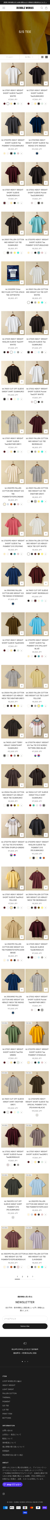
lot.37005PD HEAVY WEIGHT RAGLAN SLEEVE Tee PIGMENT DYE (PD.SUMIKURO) (37, 846)
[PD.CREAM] (4, 504)
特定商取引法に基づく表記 (12, 1455)
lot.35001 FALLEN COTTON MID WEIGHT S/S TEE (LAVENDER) (37, 1256)
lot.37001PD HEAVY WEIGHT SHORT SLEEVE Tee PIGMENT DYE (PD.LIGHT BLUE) (37, 644)
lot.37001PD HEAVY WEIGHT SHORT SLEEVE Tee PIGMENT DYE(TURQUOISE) (37, 242)
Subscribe (25, 1326)
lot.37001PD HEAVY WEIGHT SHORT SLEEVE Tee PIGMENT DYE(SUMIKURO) (13, 143)
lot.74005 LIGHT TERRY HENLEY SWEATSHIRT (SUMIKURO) (13, 745)
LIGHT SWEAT (8, 1389)
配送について (7, 1438)
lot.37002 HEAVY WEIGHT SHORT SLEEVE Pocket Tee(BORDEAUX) (13, 1154)
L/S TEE (5, 1410)
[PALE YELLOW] (11, 103)
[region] (25, 1349)
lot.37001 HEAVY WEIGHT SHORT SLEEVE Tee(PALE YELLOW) (13, 897)
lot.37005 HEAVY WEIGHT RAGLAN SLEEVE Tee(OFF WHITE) (12, 342)
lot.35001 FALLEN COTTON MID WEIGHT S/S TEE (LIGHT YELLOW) (37, 695)
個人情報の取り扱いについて (13, 1447)
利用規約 (5, 1451)
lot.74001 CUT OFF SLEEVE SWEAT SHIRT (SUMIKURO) (13, 390)
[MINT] (18, 252)
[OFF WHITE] (7, 103)
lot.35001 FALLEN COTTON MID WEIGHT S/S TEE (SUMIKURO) (13, 242)
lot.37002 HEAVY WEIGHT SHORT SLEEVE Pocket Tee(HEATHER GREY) (37, 999)
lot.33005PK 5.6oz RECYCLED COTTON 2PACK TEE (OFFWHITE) (13, 292)
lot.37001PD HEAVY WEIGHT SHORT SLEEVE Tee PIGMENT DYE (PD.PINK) (13, 543)
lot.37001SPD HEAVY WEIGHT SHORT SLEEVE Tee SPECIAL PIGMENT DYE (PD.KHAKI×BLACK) (37, 1103)
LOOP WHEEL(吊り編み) (11, 1381)
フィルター (9, 57)
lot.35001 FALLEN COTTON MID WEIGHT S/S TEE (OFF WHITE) (37, 292)
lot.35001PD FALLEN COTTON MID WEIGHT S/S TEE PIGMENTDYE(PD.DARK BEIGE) (13, 948)
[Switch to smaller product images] (46, 57)
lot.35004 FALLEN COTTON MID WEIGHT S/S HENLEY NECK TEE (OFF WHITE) (37, 543)
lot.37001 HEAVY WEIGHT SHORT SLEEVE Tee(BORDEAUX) (13, 192)
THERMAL (6, 1397)
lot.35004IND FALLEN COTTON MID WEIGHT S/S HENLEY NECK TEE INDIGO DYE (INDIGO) (13, 1001)
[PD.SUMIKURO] (14, 504)
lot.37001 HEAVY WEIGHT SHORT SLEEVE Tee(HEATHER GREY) (13, 441)
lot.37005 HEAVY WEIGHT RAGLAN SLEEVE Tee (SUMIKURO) (37, 342)
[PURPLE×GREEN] (35, 755)
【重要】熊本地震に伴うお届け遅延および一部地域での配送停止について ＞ (25, 2)
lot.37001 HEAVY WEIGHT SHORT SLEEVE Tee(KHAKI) (13, 641)
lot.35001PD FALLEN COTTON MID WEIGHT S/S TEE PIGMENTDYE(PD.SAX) (37, 1204)
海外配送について (9, 1443)
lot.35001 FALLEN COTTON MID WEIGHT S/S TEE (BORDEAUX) (37, 441)
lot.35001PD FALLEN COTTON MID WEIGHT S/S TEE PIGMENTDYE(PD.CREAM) (13, 492)
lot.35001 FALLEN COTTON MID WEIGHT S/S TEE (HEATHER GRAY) (37, 491)
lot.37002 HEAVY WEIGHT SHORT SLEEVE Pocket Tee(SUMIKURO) (37, 192)
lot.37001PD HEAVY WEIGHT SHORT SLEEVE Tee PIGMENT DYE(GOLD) (37, 1052)
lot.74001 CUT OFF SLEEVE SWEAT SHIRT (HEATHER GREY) (13, 1102)
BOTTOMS (6, 1418)
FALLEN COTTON (9, 1393)
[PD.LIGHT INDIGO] (40, 858)
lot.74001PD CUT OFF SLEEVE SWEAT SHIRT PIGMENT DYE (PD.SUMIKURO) (13, 1205)
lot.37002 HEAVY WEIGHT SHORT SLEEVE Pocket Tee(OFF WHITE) (37, 391)
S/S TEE (5, 1405)
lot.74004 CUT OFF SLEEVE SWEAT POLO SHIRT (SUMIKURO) (37, 795)
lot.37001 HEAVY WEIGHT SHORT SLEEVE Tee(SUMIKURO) (37, 93)
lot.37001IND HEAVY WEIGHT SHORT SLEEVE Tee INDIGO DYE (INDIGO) (37, 143)
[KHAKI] (38, 554)
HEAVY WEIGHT (8, 1385)
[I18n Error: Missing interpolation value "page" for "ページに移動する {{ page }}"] (32, 1276)
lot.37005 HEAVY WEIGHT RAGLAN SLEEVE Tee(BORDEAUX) (37, 947)
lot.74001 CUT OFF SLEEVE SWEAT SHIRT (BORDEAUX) (37, 591)
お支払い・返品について (11, 1434)
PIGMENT (6, 1401)
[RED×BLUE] (38, 755)
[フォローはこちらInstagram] (3, 1494)
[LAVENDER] (40, 805)
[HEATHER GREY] (42, 203)
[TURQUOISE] (14, 153)
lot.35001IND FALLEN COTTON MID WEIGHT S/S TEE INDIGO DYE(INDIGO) (13, 593)
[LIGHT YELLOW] (14, 252)
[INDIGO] (37, 153)
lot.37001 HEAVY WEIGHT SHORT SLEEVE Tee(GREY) (37, 1152)
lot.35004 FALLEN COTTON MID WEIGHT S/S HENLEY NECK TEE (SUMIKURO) (13, 795)
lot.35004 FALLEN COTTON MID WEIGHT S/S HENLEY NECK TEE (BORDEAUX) (37, 897)
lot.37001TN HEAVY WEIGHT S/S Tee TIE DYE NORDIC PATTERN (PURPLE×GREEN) (13, 845)
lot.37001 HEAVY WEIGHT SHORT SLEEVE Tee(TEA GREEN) (13, 1052)
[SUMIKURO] (14, 103)
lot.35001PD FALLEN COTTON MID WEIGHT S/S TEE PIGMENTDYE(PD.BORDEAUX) (13, 1256)
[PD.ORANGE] (11, 504)
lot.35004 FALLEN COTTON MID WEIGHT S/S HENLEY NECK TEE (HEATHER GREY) (13, 695)
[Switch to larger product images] (42, 57)
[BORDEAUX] (4, 103)
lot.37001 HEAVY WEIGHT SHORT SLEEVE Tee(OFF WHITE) (13, 93)
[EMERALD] (33, 805)
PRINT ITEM (7, 1414)
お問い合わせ (7, 1430)
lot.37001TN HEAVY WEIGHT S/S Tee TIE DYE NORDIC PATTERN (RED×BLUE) (37, 745)
